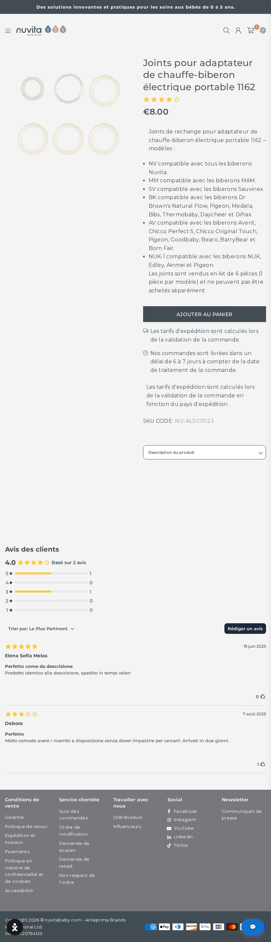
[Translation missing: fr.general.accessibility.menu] (8, 30)
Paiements (17, 851)
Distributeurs (127, 817)
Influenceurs (127, 826)
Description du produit (171, 452)
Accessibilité (19, 890)
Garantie (14, 817)
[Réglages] (261, 30)
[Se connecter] (238, 30)
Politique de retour (26, 826)
